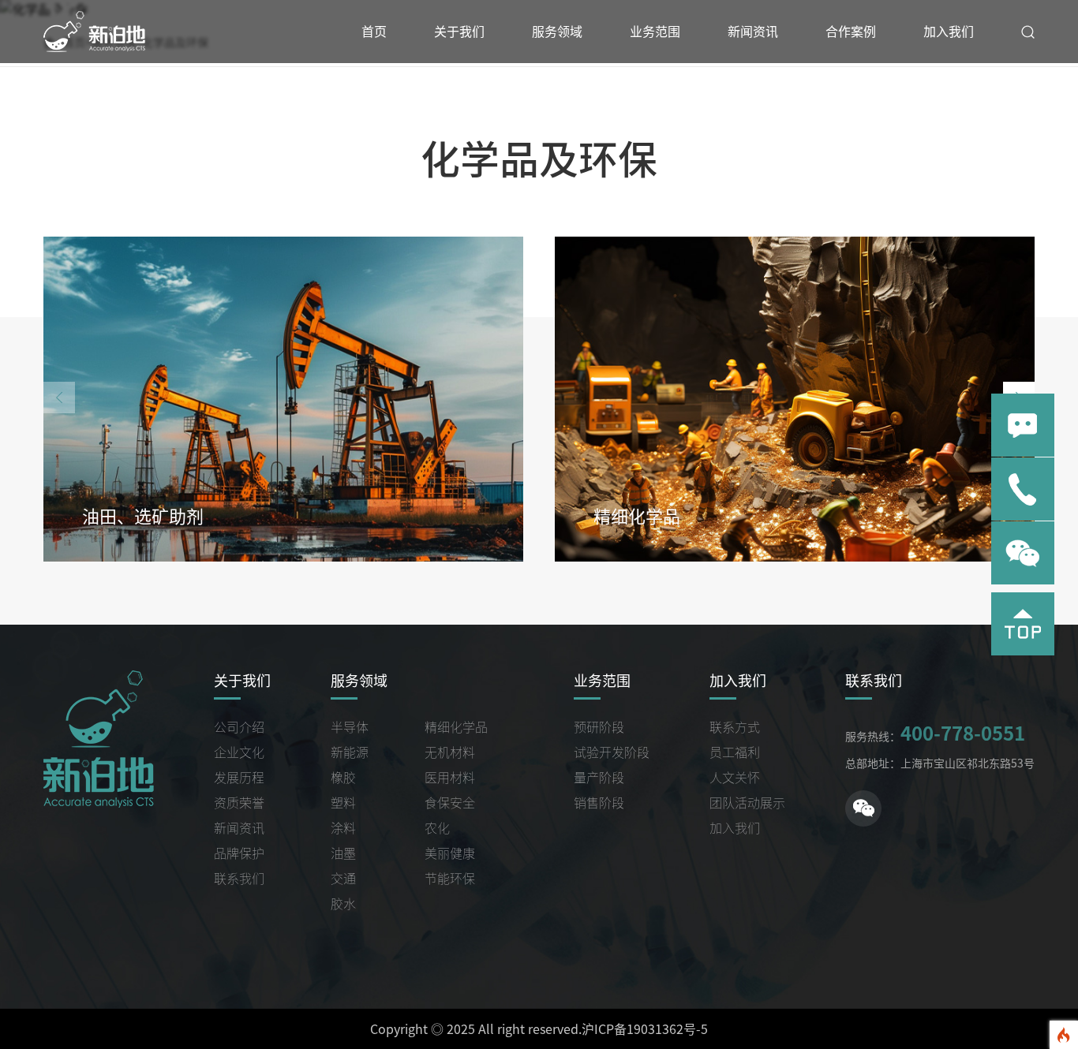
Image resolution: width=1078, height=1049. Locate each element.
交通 (343, 878)
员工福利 (734, 752)
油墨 (343, 853)
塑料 (343, 803)
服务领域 (557, 31)
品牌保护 (239, 853)
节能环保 (450, 878)
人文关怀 (734, 777)
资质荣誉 (239, 803)
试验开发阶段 (611, 752)
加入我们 (948, 31)
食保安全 (450, 803)
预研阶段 (599, 727)
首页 (374, 31)
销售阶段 (599, 803)
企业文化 (239, 752)
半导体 (350, 727)
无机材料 (450, 752)
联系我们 (239, 878)
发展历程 (239, 777)
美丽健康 (450, 853)
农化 (437, 828)
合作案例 (850, 31)
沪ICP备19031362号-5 (645, 1029)
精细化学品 (456, 727)
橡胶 (343, 777)
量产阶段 (599, 777)
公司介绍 (239, 727)
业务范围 (655, 31)
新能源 (350, 752)
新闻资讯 (753, 31)
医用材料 (450, 777)
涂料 (343, 828)
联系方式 (734, 727)
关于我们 (459, 31)
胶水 (343, 904)
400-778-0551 (962, 733)
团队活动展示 (747, 803)
